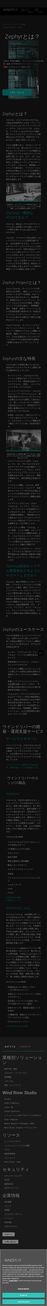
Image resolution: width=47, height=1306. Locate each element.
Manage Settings (23, 1289)
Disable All (23, 1295)
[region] (23, 1277)
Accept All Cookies (23, 1302)
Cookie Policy (13, 1281)
